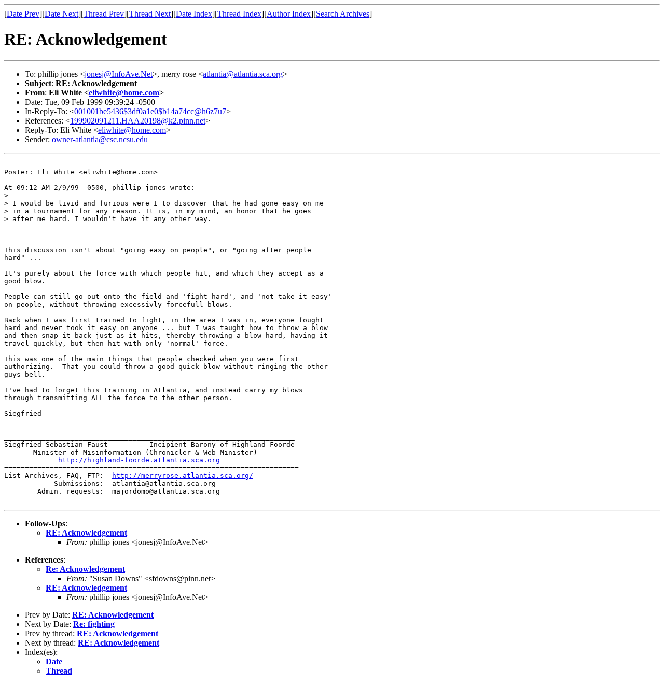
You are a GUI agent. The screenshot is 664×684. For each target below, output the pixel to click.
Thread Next (150, 13)
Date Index (194, 13)
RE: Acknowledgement (86, 532)
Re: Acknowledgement (85, 569)
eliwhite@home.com (124, 92)
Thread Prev (104, 13)
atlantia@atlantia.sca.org (243, 74)
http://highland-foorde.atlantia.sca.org (139, 460)
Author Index (289, 13)
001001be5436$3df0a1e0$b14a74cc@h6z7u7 (150, 111)
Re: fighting (94, 624)
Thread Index (239, 13)
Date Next (61, 13)
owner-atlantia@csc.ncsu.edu (100, 139)
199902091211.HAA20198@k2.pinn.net (137, 120)
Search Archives (342, 13)
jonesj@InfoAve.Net (119, 74)
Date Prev (23, 13)
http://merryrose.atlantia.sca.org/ (182, 476)
